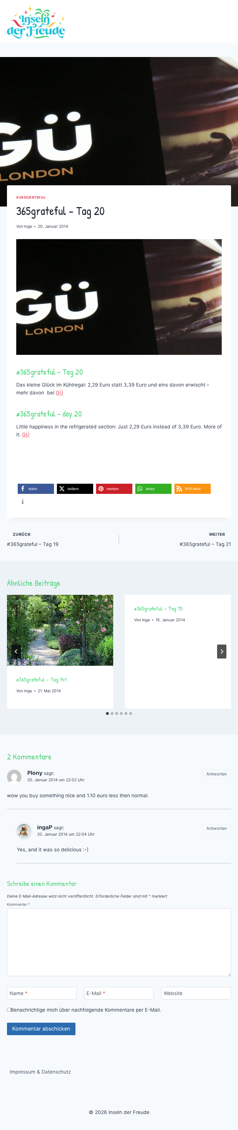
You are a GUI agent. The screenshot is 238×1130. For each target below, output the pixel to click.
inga (28, 226)
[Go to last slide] (16, 652)
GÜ (59, 393)
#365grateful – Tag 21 (205, 539)
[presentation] (60, 630)
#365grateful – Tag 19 (33, 539)
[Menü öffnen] (225, 21)
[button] (36, 489)
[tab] (107, 713)
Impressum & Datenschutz (40, 1072)
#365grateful (31, 197)
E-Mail (95, 993)
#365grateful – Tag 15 (158, 608)
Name (19, 993)
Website (173, 993)
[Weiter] (221, 652)
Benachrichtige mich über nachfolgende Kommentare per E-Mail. (86, 1010)
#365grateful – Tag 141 (41, 679)
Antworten (216, 773)
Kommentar (18, 904)
